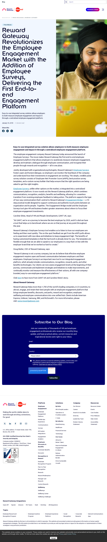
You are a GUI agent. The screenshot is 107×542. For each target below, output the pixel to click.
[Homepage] (12, 9)
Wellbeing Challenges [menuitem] (44, 496)
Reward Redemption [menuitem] (44, 475)
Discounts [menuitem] (41, 453)
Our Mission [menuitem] (76, 406)
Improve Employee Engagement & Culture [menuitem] (61, 448)
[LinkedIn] (10, 423)
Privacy (61, 534)
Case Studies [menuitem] (95, 412)
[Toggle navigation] (103, 10)
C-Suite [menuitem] (58, 418)
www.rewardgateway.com (28, 301)
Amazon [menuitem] (20, 505)
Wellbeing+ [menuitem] (41, 490)
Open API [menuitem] (6, 505)
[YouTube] (26, 423)
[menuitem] (42, 444)
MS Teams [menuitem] (29, 505)
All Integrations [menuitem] (53, 505)
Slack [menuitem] (36, 505)
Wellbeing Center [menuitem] (43, 493)
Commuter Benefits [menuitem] (44, 450)
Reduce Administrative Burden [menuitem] (60, 455)
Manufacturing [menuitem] (60, 424)
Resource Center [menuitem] (96, 406)
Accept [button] (53, 538)
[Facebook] (15, 423)
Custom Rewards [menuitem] (43, 484)
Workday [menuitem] (43, 505)
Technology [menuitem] (59, 433)
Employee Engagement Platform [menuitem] (42, 414)
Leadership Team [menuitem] (78, 419)
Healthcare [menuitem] (59, 427)
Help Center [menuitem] (94, 419)
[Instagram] (21, 423)
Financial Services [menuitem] (61, 430)
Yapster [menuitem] (13, 505)
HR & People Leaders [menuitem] (62, 409)
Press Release (7, 24)
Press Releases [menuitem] (95, 415)
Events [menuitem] (93, 409)
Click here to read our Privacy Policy (50, 364)
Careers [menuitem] (75, 409)
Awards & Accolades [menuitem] (79, 412)
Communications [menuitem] (43, 425)
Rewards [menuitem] (40, 472)
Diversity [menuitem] (75, 415)
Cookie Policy (71, 534)
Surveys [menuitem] (40, 428)
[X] (5, 423)
